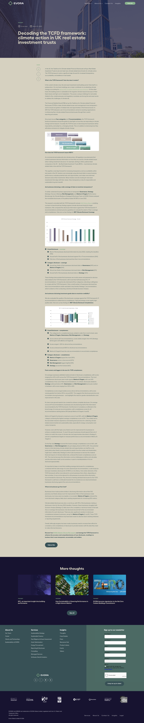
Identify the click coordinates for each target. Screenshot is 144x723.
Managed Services (36, 654)
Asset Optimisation (37, 642)
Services (88, 3)
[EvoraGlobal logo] (16, 3)
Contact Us (109, 3)
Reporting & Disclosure (38, 648)
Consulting (34, 651)
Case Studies (64, 636)
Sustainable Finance (37, 636)
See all (72, 613)
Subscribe (130, 3)
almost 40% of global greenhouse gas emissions (73, 89)
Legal (122, 715)
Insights (118, 3)
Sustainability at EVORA (12, 642)
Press (61, 639)
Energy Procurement (37, 645)
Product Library (64, 645)
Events (62, 648)
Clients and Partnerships (12, 639)
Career (7, 636)
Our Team (8, 633)
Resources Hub (64, 642)
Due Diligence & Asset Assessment (41, 639)
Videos (62, 651)
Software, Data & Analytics (39, 657)
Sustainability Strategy (37, 633)
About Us (97, 3)
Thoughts (63, 633)
